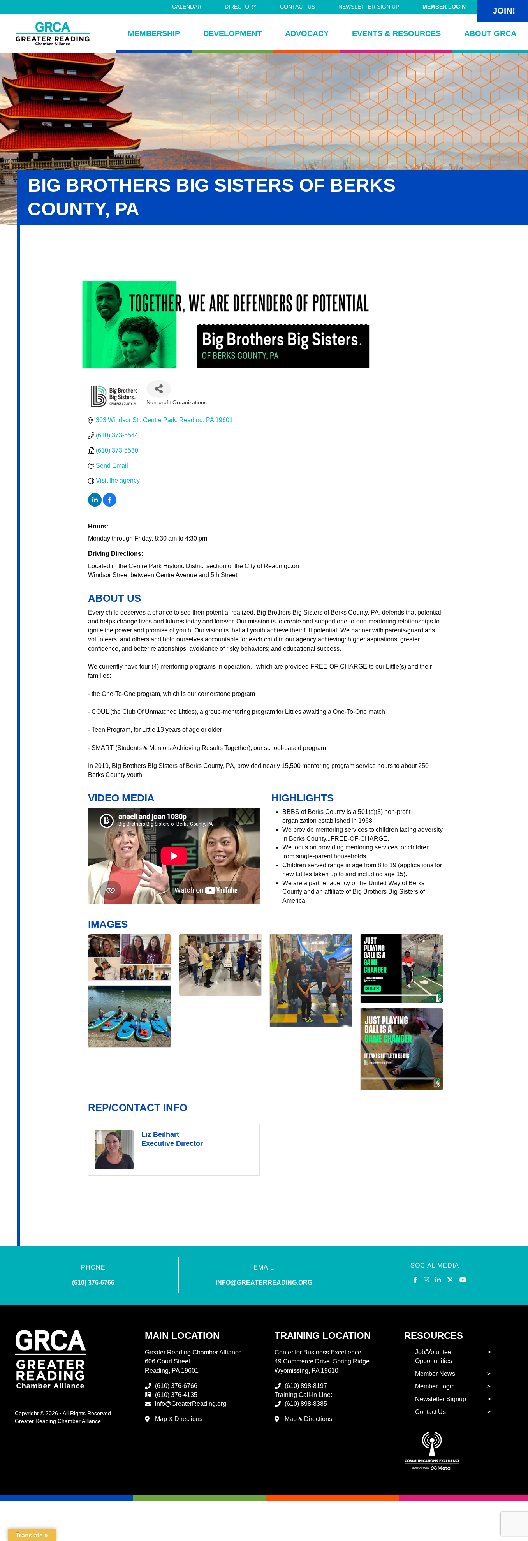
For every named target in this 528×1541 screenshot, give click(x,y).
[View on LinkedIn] (95, 504)
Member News (435, 1373)
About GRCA (490, 33)
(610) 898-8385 (306, 1403)
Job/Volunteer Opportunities (434, 1356)
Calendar (186, 7)
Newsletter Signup (440, 1399)
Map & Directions (178, 1419)
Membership (154, 33)
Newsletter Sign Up (368, 7)
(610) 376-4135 (176, 1394)
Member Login (444, 7)
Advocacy (307, 33)
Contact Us (297, 7)
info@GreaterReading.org (190, 1403)
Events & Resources (396, 33)
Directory (241, 7)
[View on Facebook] (109, 504)
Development (232, 33)
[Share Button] (158, 389)
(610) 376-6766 (93, 1282)
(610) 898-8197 (306, 1385)
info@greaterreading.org (264, 1282)
